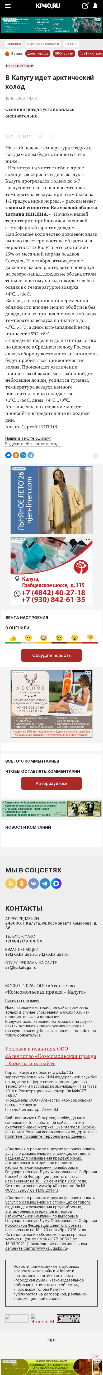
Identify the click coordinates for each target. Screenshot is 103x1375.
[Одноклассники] (16, 455)
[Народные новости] (85, 5)
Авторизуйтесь (52, 783)
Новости (13, 44)
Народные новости (43, 44)
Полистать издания (22, 1000)
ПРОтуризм (64, 53)
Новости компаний (28, 827)
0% (13, 637)
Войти (95, 6)
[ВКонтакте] (8, 455)
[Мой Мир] (23, 455)
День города (38, 53)
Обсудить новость (51, 655)
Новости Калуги (19, 65)
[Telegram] (30, 455)
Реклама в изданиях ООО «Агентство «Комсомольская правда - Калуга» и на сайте (50, 1056)
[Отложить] (40, 137)
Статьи (71, 44)
